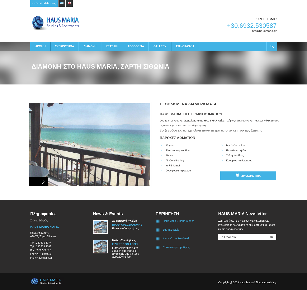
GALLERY (160, 46)
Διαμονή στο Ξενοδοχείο (176, 238)
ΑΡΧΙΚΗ (40, 46)
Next (43, 181)
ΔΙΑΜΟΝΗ (90, 46)
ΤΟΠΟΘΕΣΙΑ (136, 46)
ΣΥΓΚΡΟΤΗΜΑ (64, 46)
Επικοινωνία (185, 46)
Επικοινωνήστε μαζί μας (176, 247)
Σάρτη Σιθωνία (171, 229)
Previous (34, 181)
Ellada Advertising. (266, 282)
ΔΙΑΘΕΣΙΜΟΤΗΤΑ (251, 176)
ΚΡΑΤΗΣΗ (112, 46)
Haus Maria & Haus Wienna (178, 221)
